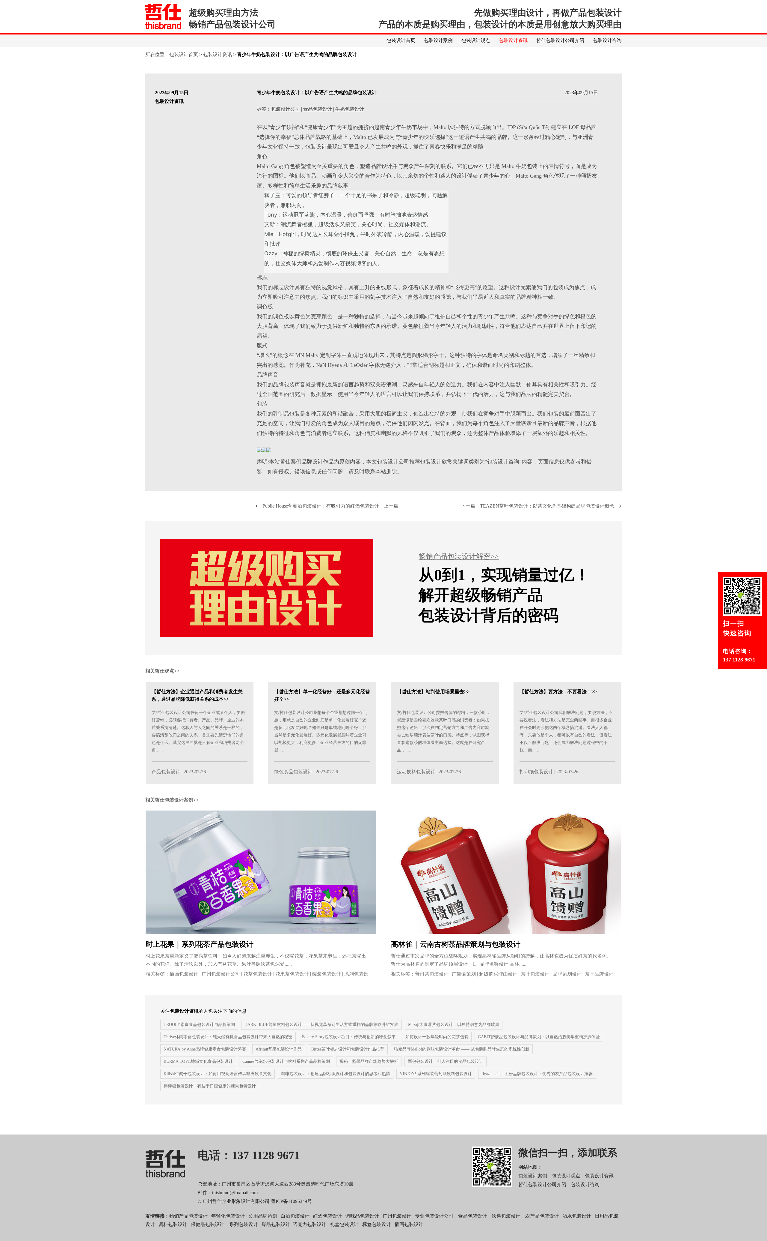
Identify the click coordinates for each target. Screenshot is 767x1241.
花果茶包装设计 (292, 973)
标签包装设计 (376, 1224)
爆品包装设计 (276, 1224)
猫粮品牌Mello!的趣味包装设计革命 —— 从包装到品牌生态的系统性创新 (461, 1049)
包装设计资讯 (513, 40)
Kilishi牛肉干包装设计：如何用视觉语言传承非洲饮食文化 (217, 1074)
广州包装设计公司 (221, 973)
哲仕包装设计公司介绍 (560, 40)
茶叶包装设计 (535, 973)
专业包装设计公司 (434, 1216)
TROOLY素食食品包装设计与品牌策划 (199, 1024)
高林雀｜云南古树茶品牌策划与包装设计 (455, 944)
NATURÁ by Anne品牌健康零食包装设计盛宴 (205, 1049)
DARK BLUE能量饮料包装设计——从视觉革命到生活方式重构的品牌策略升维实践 (321, 1024)
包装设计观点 (475, 40)
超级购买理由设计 (498, 973)
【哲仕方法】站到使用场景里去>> (433, 691)
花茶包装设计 (257, 973)
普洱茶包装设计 (432, 973)
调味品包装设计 (362, 1216)
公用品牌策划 (262, 1216)
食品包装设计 (317, 109)
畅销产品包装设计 (188, 1216)
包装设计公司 (285, 109)
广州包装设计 (397, 1216)
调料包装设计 (172, 1224)
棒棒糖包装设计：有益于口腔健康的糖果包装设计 (210, 1086)
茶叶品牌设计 (599, 973)
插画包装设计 (184, 973)
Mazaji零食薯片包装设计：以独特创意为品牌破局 (453, 1024)
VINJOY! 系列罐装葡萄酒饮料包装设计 (436, 1074)
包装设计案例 (438, 40)
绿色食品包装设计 (293, 771)
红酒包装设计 (327, 1216)
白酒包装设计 (295, 1216)
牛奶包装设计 (349, 109)
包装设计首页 (400, 40)
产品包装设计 (166, 771)
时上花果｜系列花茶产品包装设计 (199, 944)
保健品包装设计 (207, 1224)
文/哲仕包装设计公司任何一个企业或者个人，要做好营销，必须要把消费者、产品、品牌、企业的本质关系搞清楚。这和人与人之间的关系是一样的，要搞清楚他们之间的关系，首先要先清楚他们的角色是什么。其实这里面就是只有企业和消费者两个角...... (198, 731)
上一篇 (330, 505)
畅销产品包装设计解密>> (459, 556)
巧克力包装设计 (309, 1224)
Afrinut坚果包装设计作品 (279, 1049)
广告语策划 (464, 973)
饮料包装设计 (506, 1216)
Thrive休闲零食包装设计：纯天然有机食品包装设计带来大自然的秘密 (228, 1037)
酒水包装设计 (576, 1216)
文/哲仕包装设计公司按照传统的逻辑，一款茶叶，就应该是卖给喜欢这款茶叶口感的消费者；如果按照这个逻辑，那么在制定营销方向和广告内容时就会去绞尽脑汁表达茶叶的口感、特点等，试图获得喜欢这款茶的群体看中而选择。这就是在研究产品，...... (443, 731)
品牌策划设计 (567, 973)
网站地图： (530, 1167)
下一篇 (537, 505)
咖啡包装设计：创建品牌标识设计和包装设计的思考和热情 (335, 1074)
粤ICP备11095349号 (291, 1201)
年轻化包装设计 (228, 1216)
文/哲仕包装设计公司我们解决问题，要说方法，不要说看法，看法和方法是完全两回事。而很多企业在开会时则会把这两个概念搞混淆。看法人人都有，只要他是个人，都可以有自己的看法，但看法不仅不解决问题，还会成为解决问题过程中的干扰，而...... (566, 731)
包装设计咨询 (607, 40)
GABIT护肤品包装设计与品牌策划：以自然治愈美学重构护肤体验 (539, 1037)
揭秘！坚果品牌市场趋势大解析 (368, 1061)
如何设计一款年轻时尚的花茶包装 (436, 1037)
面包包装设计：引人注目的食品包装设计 (445, 1061)
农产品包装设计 (542, 1216)
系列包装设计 (243, 1224)
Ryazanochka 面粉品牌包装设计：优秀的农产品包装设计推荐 (537, 1074)
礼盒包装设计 (344, 1224)
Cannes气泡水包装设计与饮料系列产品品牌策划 (286, 1061)
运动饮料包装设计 (416, 771)
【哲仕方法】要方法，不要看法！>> (558, 691)
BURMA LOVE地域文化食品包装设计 (198, 1061)
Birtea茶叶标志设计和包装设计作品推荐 (347, 1049)
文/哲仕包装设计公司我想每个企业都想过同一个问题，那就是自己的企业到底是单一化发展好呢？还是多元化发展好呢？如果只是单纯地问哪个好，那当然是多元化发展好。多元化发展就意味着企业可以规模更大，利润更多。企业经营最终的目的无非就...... (321, 731)
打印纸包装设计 (536, 771)
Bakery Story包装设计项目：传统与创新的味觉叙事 (349, 1037)
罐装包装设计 (326, 973)
